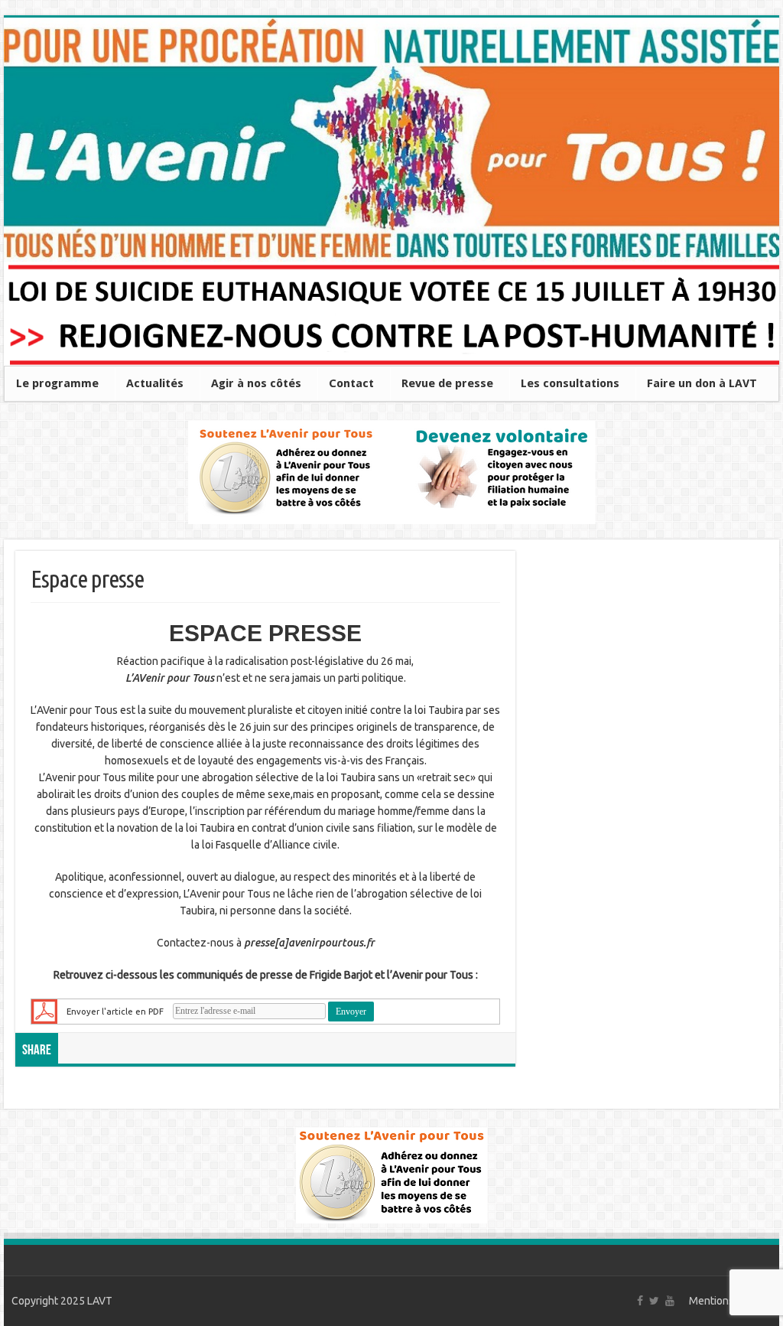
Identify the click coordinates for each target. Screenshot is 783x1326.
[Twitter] (654, 1301)
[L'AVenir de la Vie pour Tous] (391, 140)
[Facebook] (640, 1301)
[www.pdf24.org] (44, 1010)
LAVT (99, 1301)
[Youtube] (670, 1301)
